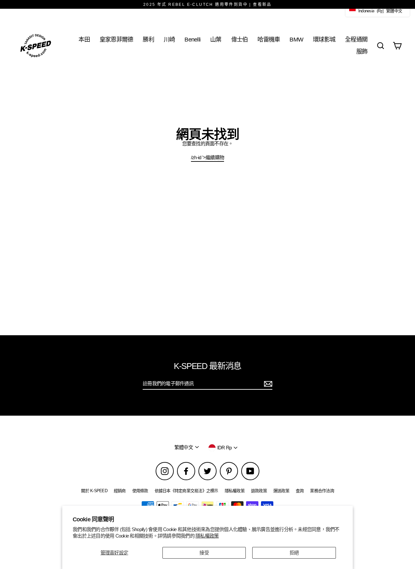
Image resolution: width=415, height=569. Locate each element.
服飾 (362, 51)
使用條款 (140, 490)
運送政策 (281, 490)
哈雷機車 (268, 39)
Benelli (192, 39)
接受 (204, 552)
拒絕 (294, 552)
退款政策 (259, 490)
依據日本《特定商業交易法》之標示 (186, 490)
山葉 (215, 39)
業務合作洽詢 (322, 490)
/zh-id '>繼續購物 (207, 157)
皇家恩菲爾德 (116, 39)
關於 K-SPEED (94, 490)
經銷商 (120, 490)
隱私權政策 (207, 536)
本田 (84, 39)
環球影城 (324, 39)
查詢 (300, 490)
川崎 (169, 39)
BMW (296, 39)
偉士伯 (239, 39)
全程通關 (356, 39)
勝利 (148, 39)
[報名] (267, 384)
